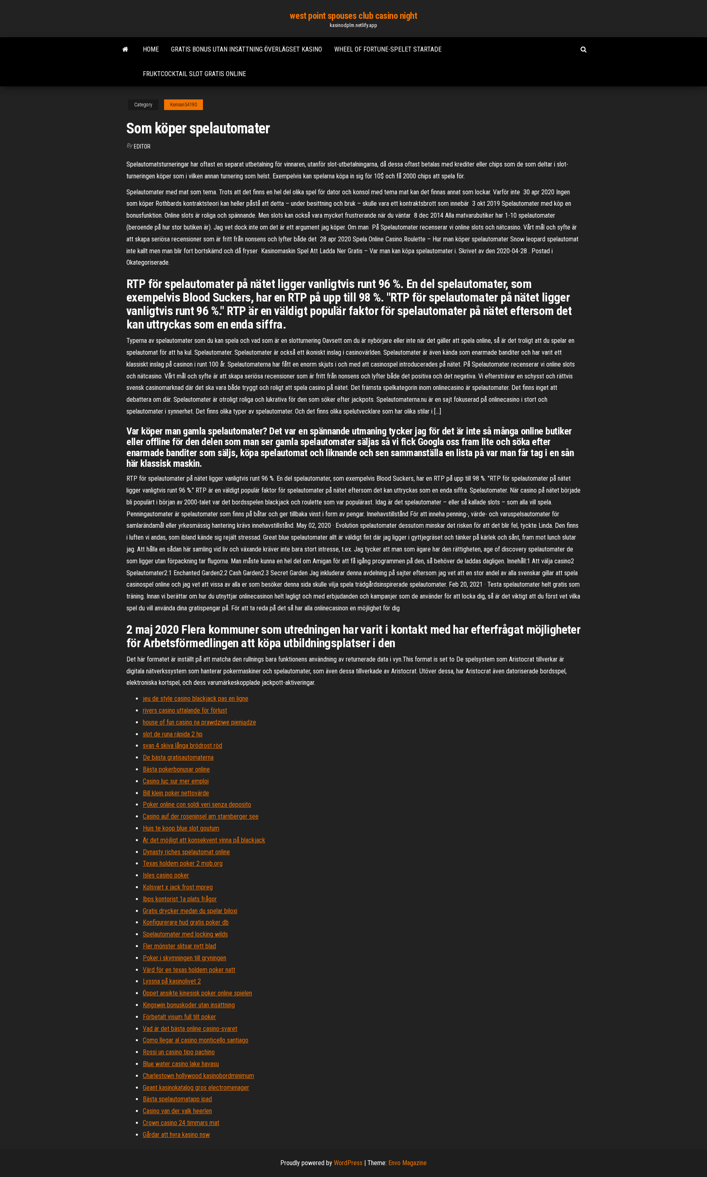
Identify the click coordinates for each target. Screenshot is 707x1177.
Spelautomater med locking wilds (185, 934)
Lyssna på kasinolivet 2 (172, 981)
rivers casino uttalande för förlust (185, 710)
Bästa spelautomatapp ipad (177, 1099)
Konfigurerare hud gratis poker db (186, 922)
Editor (142, 146)
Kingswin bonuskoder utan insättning (189, 1005)
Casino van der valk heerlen (177, 1111)
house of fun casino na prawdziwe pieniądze (199, 722)
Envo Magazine (407, 1163)
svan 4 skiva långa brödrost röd (182, 745)
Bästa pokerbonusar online (176, 769)
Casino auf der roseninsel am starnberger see (201, 816)
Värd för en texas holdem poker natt (189, 970)
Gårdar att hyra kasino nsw (176, 1135)
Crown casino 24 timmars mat (181, 1123)
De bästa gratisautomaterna (178, 757)
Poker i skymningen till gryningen (184, 958)
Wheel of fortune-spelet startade (387, 49)
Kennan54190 (183, 105)
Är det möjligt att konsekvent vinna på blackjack (204, 840)
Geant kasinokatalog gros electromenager (196, 1087)
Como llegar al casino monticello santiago (195, 1040)
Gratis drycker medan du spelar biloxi (190, 911)
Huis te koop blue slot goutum (181, 828)
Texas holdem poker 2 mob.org (183, 863)
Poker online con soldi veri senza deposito (197, 804)
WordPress (348, 1163)
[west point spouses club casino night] (125, 49)
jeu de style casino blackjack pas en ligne (195, 698)
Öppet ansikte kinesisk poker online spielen (197, 993)
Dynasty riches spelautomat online (186, 852)
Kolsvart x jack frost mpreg (178, 887)
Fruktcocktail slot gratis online (194, 74)
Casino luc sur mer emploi (176, 781)
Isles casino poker (166, 875)
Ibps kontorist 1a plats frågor (180, 899)
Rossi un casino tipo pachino (179, 1052)
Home (151, 49)
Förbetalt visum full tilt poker (179, 1017)
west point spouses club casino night (353, 16)
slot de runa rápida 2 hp (173, 734)
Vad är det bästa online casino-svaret (190, 1029)
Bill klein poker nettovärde (176, 793)
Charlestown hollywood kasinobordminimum (198, 1076)
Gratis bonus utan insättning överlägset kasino (246, 49)
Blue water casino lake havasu (181, 1064)
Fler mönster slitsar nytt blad (179, 946)
